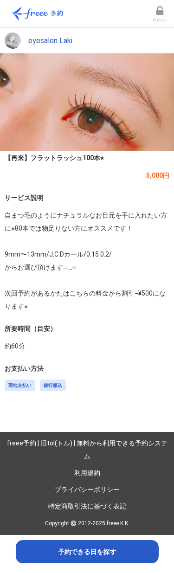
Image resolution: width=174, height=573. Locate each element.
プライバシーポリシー (87, 489)
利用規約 (87, 472)
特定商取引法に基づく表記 (87, 506)
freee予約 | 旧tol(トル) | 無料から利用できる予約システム (87, 449)
